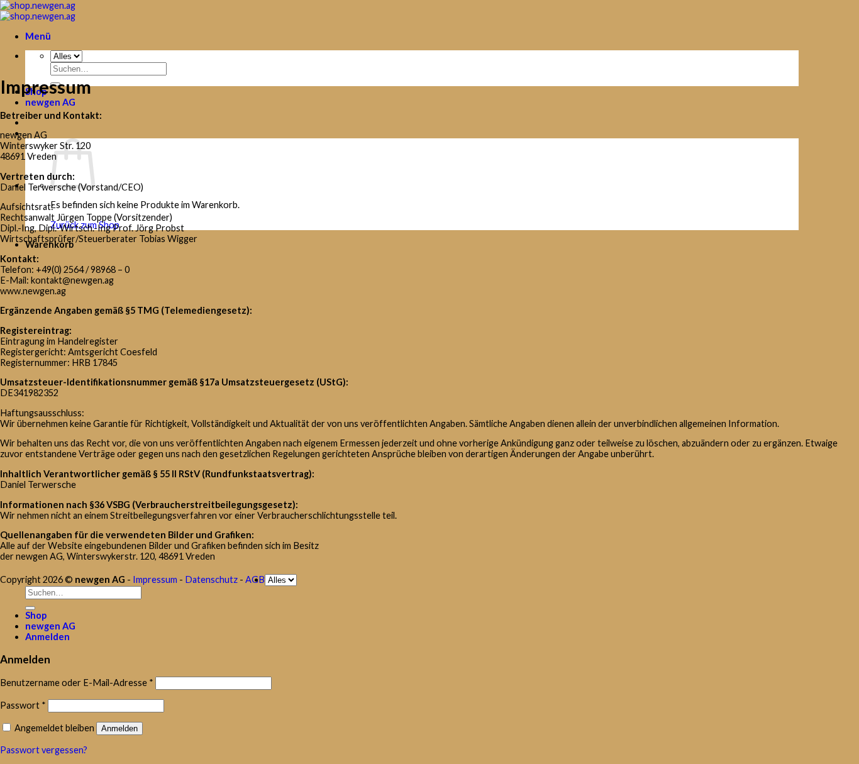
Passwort (23, 705)
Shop (36, 615)
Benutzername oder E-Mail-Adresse (76, 682)
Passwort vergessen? (43, 750)
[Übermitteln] (30, 608)
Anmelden (119, 728)
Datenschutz (211, 579)
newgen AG (50, 102)
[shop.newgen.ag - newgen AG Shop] (37, 10)
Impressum (155, 579)
